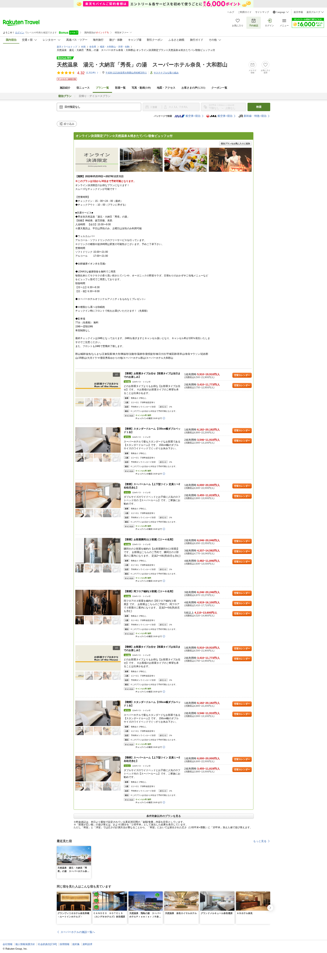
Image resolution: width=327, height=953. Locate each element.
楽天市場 (298, 12)
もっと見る (259, 841)
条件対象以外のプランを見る (163, 815)
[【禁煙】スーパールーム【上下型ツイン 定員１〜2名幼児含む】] (98, 495)
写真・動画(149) (141, 87)
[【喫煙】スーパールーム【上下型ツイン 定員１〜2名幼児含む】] (98, 768)
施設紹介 (65, 87)
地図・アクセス (166, 87)
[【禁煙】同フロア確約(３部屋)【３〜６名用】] (98, 602)
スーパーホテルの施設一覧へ (78, 932)
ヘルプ (230, 12)
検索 (259, 106)
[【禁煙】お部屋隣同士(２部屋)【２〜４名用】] (98, 550)
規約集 (76, 944)
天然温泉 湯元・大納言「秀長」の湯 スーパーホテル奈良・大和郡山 (142, 65)
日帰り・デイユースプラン (95, 96)
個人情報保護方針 (25, 944)
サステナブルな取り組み (166, 72)
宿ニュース (83, 87)
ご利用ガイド (244, 12)
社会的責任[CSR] (47, 944)
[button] (119, 384)
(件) (91, 73)
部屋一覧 (120, 87)
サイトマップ (262, 12)
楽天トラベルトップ (67, 46)
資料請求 (87, 944)
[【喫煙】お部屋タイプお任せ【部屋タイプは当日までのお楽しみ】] (98, 658)
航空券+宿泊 (193, 116)
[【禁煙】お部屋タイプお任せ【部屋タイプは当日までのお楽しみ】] (98, 384)
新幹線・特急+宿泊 (255, 116)
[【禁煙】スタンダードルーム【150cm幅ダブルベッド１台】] (98, 440)
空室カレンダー (242, 375)
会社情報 (7, 944)
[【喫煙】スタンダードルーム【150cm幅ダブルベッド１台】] (98, 713)
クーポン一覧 (219, 87)
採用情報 (64, 944)
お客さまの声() (193, 87)
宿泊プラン (65, 96)
